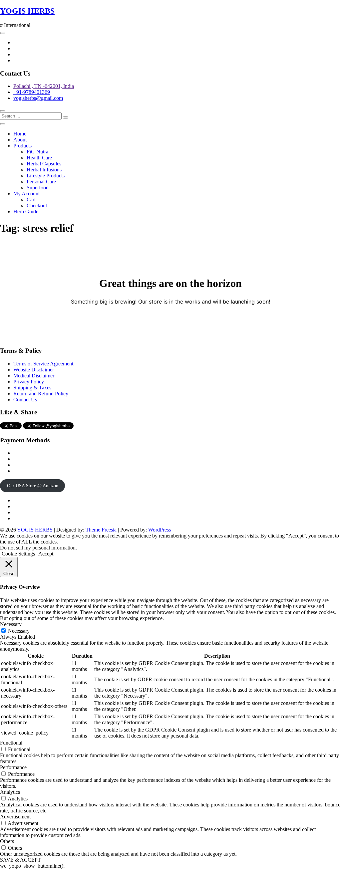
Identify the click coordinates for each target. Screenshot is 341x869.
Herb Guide (25, 211)
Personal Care (41, 181)
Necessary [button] (11, 624)
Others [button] (7, 841)
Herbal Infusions (44, 169)
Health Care (39, 157)
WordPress (159, 530)
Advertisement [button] (15, 816)
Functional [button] (11, 743)
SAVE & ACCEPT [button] (20, 860)
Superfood (38, 187)
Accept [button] (45, 553)
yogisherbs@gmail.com (38, 98)
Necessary (19, 631)
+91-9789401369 (31, 92)
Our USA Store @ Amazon (32, 485)
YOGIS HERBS (27, 11)
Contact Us (25, 399)
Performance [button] (13, 767)
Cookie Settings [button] (18, 553)
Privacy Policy (28, 381)
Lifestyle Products (46, 175)
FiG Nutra (37, 151)
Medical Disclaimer (33, 375)
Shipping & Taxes (32, 387)
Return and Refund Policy (40, 393)
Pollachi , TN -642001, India (43, 86)
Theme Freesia (101, 530)
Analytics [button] (10, 792)
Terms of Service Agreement (43, 363)
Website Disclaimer (33, 369)
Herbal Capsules (44, 163)
